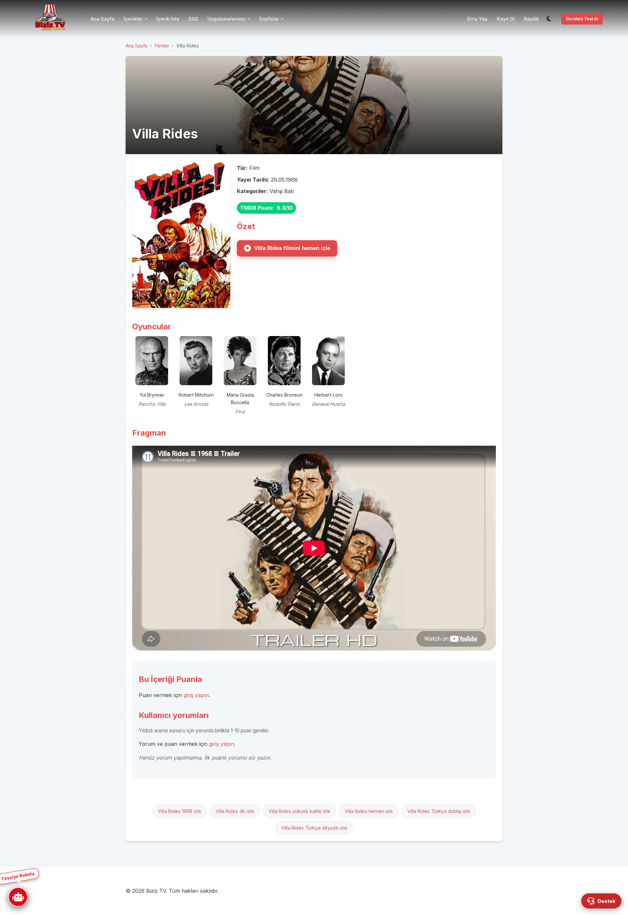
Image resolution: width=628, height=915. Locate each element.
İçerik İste (167, 19)
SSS (193, 19)
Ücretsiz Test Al (582, 18)
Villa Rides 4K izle (235, 811)
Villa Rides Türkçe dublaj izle (438, 811)
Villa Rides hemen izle (369, 811)
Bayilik (531, 19)
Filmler (162, 45)
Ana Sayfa (102, 19)
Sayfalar (269, 19)
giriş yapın (196, 695)
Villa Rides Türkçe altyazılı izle (314, 828)
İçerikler (133, 19)
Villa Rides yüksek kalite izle (299, 811)
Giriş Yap (477, 19)
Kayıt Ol (506, 19)
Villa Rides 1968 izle (179, 811)
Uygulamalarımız (226, 19)
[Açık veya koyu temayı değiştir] (549, 19)
